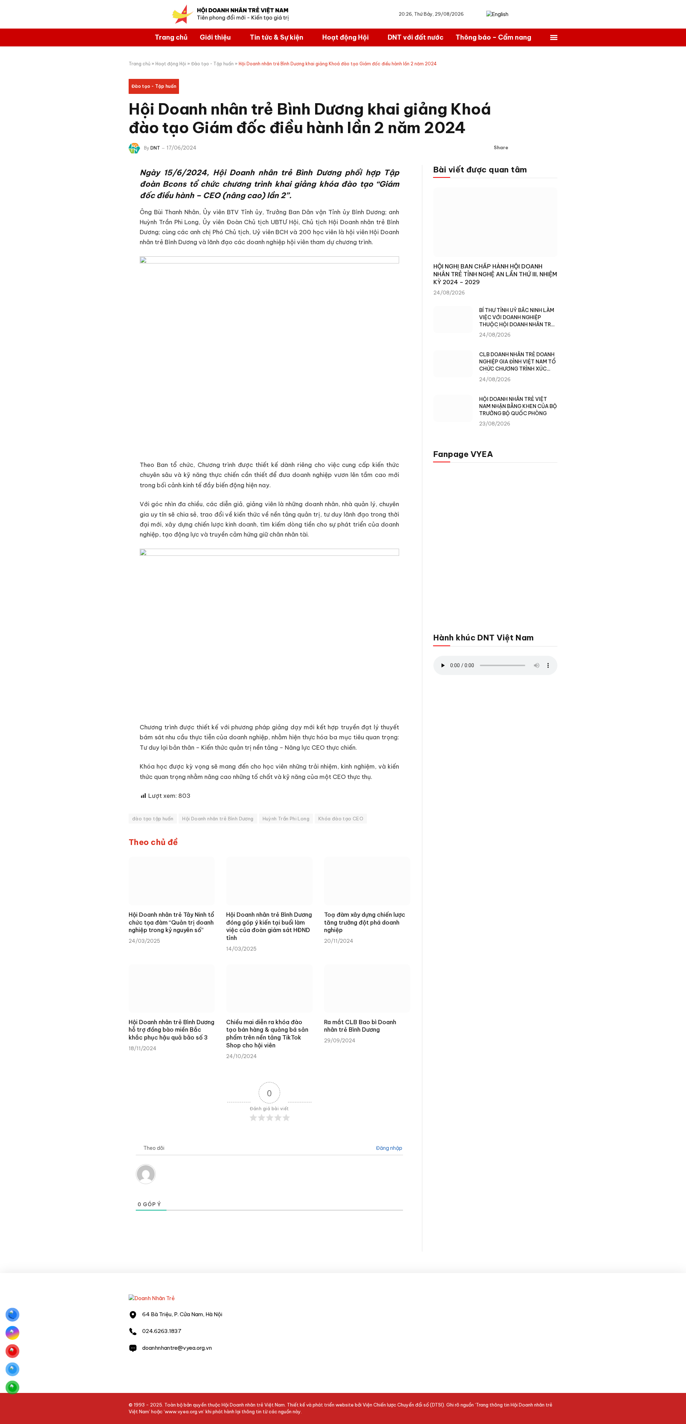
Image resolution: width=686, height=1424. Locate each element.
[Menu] (553, 38)
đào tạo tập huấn (152, 818)
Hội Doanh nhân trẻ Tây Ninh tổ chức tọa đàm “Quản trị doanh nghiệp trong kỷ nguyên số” (171, 922)
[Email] (103, 245)
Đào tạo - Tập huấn (212, 63)
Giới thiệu (215, 37)
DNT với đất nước (415, 37)
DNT (155, 148)
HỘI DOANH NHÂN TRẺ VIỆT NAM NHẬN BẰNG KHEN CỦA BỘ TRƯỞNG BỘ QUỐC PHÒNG (518, 406)
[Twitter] (103, 209)
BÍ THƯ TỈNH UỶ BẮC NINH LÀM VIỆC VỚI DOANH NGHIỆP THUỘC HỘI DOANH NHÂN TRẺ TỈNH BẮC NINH (516, 317)
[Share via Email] (552, 148)
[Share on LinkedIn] (540, 148)
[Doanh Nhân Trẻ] (152, 1298)
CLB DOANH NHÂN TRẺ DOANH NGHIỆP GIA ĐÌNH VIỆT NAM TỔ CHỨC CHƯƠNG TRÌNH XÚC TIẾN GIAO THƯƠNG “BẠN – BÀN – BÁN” (517, 361)
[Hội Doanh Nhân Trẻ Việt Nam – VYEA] (230, 14)
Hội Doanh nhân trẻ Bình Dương (217, 818)
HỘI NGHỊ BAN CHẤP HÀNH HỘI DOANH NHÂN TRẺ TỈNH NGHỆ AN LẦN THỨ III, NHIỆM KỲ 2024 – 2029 (495, 274)
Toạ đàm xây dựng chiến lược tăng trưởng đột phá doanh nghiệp (364, 922)
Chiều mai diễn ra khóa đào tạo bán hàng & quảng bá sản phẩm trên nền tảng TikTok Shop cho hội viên (267, 1033)
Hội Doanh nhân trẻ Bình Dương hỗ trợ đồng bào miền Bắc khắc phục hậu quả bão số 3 (171, 1029)
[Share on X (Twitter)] (529, 148)
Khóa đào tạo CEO (340, 818)
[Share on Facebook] (517, 148)
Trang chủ (171, 37)
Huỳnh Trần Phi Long (286, 818)
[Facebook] (103, 190)
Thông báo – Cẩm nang (493, 37)
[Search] (478, 14)
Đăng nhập (388, 1148)
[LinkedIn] (103, 227)
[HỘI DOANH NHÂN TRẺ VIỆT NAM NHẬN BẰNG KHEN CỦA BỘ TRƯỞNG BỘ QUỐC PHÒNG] (453, 408)
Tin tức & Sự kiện (276, 37)
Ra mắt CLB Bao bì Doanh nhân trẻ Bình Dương (360, 1025)
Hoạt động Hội (345, 37)
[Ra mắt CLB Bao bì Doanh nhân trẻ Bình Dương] (367, 988)
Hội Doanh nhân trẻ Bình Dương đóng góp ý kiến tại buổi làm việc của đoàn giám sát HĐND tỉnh (269, 926)
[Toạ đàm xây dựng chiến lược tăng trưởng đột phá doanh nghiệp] (367, 881)
